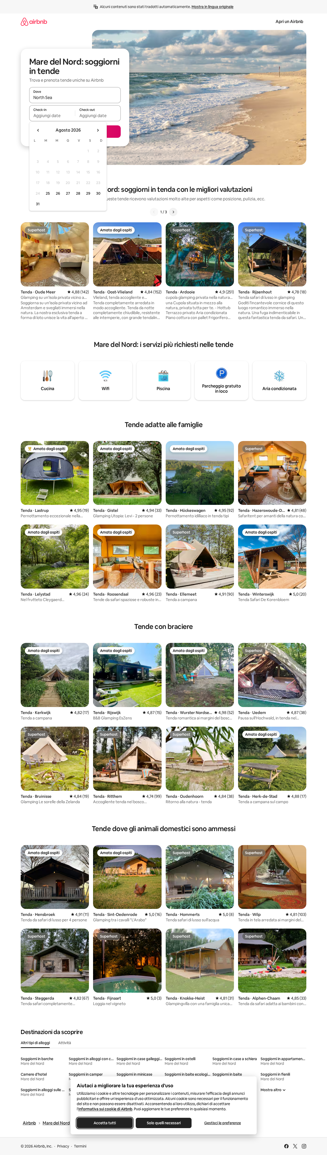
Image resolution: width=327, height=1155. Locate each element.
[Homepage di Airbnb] (34, 21)
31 (38, 204)
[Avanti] (173, 212)
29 (88, 193)
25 (48, 193)
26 (58, 193)
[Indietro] (154, 212)
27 (68, 193)
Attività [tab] (64, 1042)
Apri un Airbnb (289, 21)
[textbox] (52, 115)
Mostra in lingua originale (212, 6)
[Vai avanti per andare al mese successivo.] (97, 130)
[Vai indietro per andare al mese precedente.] (38, 130)
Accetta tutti (105, 1123)
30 (98, 193)
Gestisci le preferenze (222, 1123)
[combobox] (75, 97)
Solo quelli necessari (163, 1123)
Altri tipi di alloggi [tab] (35, 1042)
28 (78, 193)
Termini (80, 1146)
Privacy (63, 1146)
